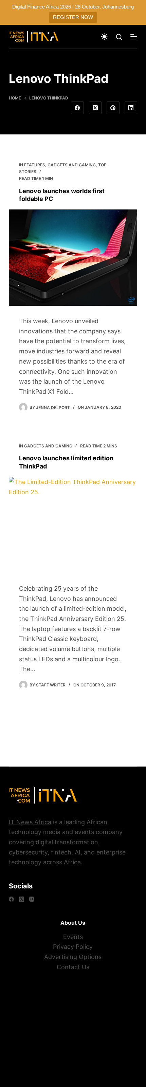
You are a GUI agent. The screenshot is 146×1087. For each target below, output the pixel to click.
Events (73, 936)
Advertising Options (73, 956)
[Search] (119, 37)
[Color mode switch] (104, 36)
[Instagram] (31, 899)
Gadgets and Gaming (72, 164)
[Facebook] (77, 108)
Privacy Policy (73, 946)
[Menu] (133, 36)
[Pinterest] (113, 108)
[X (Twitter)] (95, 108)
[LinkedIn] (131, 108)
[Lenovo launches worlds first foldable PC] (73, 257)
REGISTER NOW (73, 17)
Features (34, 164)
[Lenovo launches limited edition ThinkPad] (73, 525)
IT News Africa (30, 822)
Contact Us (73, 967)
